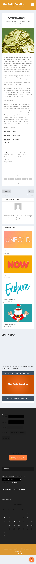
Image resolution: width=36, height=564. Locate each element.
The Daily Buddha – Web (11, 131)
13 (19, 521)
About (11, 549)
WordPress (29, 546)
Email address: (6, 433)
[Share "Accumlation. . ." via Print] (30, 179)
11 (9, 521)
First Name (5, 416)
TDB (13, 21)
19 (14, 525)
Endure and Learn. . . (10, 300)
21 (23, 525)
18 (9, 525)
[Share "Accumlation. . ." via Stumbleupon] (23, 179)
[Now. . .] (18, 264)
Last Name (5, 422)
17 (4, 525)
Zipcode (4, 427)
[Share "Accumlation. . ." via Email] (26, 179)
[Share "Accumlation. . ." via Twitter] (9, 179)
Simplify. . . (6, 153)
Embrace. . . (7, 159)
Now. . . (6, 275)
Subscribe (18, 551)
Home (6, 549)
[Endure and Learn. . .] (18, 288)
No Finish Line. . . (23, 153)
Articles (16, 549)
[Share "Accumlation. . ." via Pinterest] (16, 179)
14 (23, 521)
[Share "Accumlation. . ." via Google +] (13, 179)
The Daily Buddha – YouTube (12, 135)
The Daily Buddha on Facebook (15, 398)
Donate (28, 549)
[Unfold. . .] (18, 239)
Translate (15, 482)
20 (19, 525)
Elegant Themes (15, 546)
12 (14, 521)
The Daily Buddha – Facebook (12, 139)
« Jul (3, 536)
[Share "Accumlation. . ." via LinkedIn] (19, 179)
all (24, 21)
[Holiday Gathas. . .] (18, 313)
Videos (23, 549)
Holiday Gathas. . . (10, 324)
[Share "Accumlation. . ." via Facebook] (6, 179)
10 (4, 521)
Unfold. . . (7, 251)
